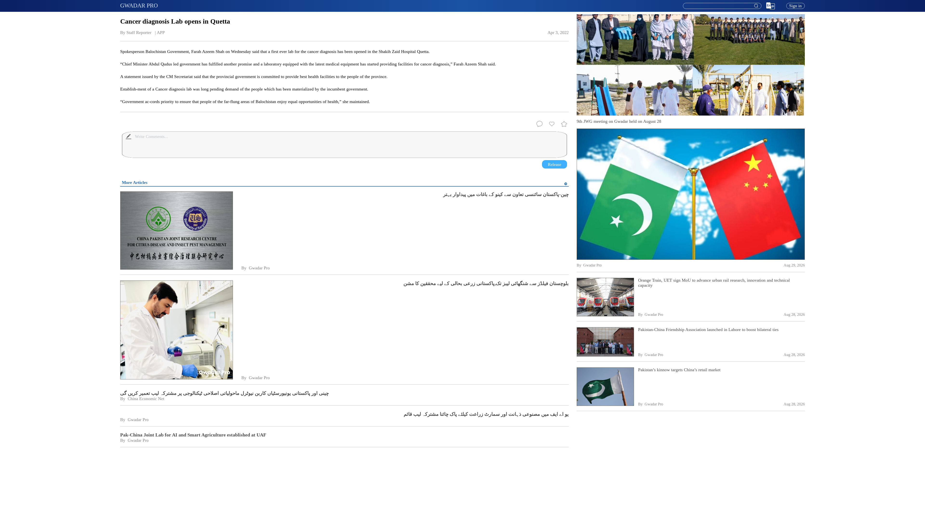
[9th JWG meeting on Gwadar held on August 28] (691, 194)
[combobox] (722, 6)
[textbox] (722, 6)
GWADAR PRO (139, 5)
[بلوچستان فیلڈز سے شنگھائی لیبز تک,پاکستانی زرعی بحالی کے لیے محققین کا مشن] (176, 330)
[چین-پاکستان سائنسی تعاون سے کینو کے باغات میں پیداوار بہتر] (176, 231)
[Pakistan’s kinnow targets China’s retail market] (605, 387)
